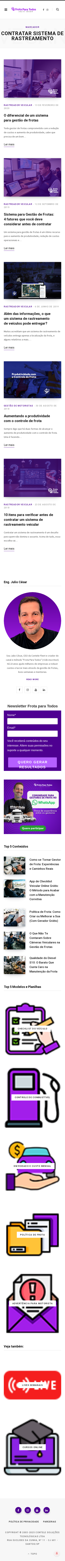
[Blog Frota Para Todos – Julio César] (24, 9)
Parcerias (49, 1522)
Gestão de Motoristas (18, 406)
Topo (33, 1554)
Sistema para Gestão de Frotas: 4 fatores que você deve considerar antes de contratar (29, 219)
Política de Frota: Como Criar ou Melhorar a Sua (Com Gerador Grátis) (44, 916)
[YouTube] (37, 1510)
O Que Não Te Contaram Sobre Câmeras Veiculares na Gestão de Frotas (44, 940)
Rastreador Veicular (18, 105)
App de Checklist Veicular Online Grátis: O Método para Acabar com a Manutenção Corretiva (44, 890)
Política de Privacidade (24, 1522)
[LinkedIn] (47, 1510)
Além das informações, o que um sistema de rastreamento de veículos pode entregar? (27, 318)
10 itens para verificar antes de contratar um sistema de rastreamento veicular (28, 520)
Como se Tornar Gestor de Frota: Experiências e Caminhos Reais (45, 864)
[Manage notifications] (57, 1553)
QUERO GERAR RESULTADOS (32, 763)
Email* (11, 727)
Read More (32, 679)
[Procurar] (55, 9)
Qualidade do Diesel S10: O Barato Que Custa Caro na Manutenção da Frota (43, 964)
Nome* (11, 715)
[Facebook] (18, 1510)
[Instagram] (28, 1510)
